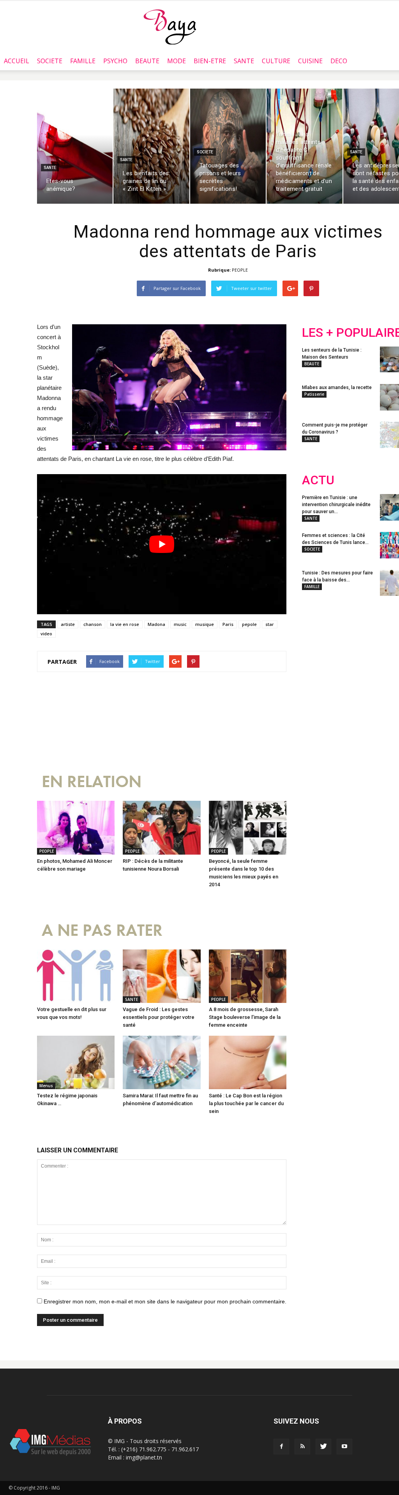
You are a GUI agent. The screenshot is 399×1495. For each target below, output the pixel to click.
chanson (92, 624)
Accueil (16, 61)
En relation (91, 782)
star (269, 624)
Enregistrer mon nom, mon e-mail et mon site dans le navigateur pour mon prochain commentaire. (165, 1301)
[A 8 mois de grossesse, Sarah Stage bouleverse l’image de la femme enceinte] (247, 976)
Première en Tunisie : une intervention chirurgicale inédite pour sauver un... (336, 504)
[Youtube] (344, 1446)
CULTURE (276, 61)
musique (204, 624)
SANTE (244, 61)
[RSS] (302, 1446)
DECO (338, 61)
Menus (46, 1085)
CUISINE (310, 61)
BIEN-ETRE (210, 61)
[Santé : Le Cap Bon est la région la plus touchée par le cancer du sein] (247, 1062)
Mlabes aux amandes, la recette (337, 387)
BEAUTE (147, 61)
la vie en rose (124, 624)
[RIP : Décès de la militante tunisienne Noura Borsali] (161, 827)
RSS (375, 653)
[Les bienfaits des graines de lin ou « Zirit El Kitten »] (151, 146)
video (46, 633)
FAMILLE (82, 61)
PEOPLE (240, 270)
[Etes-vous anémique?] (75, 146)
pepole (249, 624)
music (180, 624)
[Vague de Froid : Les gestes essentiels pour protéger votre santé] (161, 976)
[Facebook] (281, 1446)
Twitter (345, 653)
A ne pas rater (102, 930)
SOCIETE (49, 61)
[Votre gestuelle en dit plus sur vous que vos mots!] (76, 976)
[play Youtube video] (161, 544)
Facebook (316, 653)
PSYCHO (115, 61)
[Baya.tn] (169, 26)
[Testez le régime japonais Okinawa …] (76, 1062)
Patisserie (314, 394)
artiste (68, 624)
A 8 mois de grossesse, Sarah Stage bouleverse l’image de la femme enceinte (245, 1017)
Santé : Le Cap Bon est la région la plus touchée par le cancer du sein (246, 1103)
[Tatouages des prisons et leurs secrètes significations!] (228, 146)
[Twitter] (323, 1446)
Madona (156, 624)
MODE (176, 61)
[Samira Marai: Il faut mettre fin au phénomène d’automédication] (161, 1062)
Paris (227, 624)
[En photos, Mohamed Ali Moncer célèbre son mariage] (76, 827)
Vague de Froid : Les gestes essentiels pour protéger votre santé (158, 1017)
